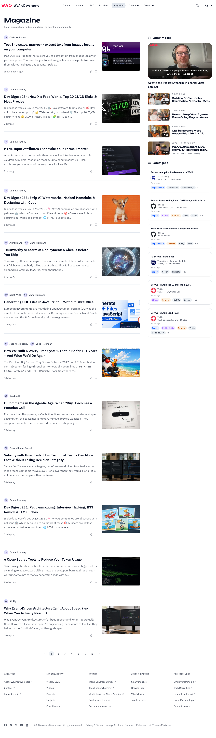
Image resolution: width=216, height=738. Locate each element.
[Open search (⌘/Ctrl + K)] (197, 5)
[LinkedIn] (27, 725)
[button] (153, 73)
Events (147, 5)
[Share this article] (91, 72)
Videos (79, 5)
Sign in (208, 5)
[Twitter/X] (16, 725)
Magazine (119, 5)
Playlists (103, 5)
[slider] (180, 68)
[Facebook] (5, 725)
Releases (141, 725)
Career (132, 5)
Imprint (129, 725)
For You (67, 5)
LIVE (91, 5)
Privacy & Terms (94, 725)
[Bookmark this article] (96, 71)
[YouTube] (21, 725)
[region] (180, 61)
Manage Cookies (114, 725)
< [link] (44, 653)
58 (91, 653)
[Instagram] (10, 725)
